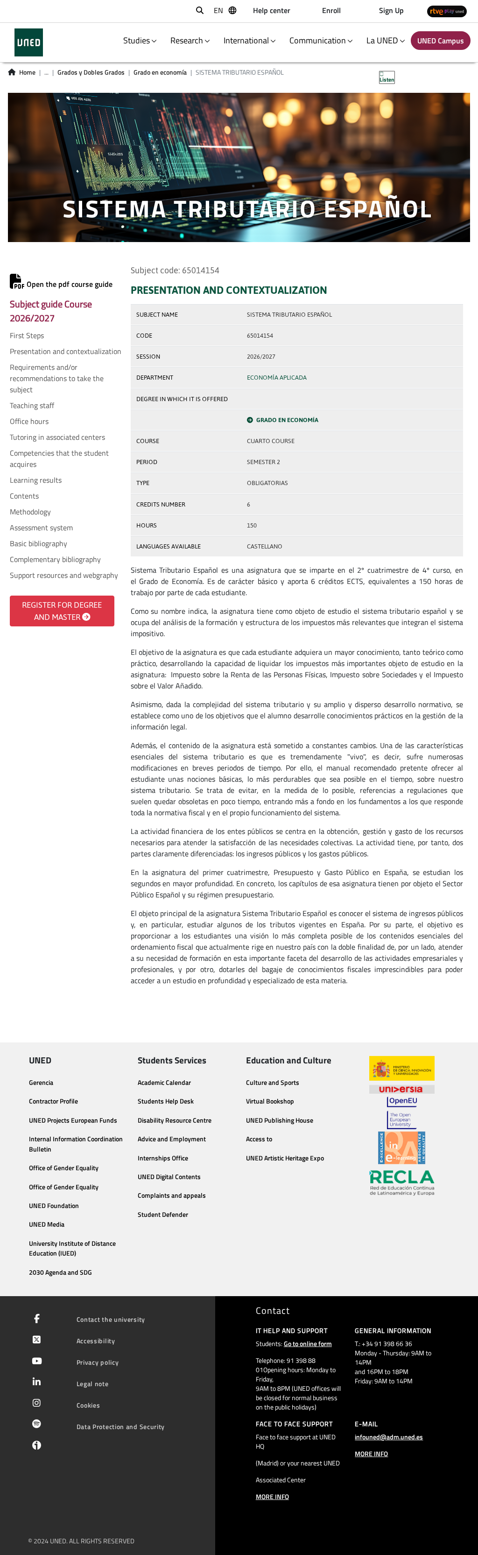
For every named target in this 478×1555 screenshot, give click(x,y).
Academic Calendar (164, 1082)
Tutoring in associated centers (57, 437)
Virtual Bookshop (270, 1101)
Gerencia (41, 1082)
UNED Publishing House (279, 1120)
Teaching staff (32, 405)
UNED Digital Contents (169, 1177)
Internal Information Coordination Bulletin (76, 1144)
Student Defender (163, 1214)
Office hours (29, 421)
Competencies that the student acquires (59, 458)
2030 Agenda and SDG (60, 1272)
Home (27, 72)
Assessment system (41, 527)
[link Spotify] (34, 1425)
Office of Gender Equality (63, 1168)
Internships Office (163, 1158)
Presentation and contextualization (65, 351)
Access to (259, 1139)
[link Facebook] (35, 1319)
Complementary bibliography (55, 559)
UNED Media (46, 1224)
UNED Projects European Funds (73, 1120)
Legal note (93, 1383)
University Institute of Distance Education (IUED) (72, 1248)
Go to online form (308, 1343)
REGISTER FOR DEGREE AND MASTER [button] (62, 611)
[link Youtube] (35, 1362)
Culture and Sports (272, 1082)
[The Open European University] (402, 1113)
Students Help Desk (166, 1101)
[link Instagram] (35, 1404)
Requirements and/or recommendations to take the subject (57, 378)
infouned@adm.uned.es (389, 1437)
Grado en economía (160, 72)
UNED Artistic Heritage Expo (285, 1158)
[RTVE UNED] (447, 11)
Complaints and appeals (172, 1195)
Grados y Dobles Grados (91, 72)
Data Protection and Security (121, 1426)
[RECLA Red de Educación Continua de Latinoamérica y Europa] (402, 1182)
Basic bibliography (38, 543)
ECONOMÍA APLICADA (277, 377)
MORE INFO (272, 1496)
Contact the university (111, 1319)
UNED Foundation (54, 1206)
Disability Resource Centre (174, 1120)
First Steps (27, 335)
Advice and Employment (172, 1139)
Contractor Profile (53, 1101)
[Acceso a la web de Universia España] (402, 1088)
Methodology (30, 511)
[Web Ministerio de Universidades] (402, 1068)
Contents (24, 495)
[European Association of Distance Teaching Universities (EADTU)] (401, 1148)
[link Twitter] (35, 1340)
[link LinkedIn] (35, 1383)
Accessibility (96, 1341)
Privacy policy (98, 1362)
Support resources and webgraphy (64, 575)
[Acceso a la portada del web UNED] (28, 42)
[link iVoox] (34, 1447)
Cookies (88, 1405)
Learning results (36, 480)
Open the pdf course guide (68, 284)
